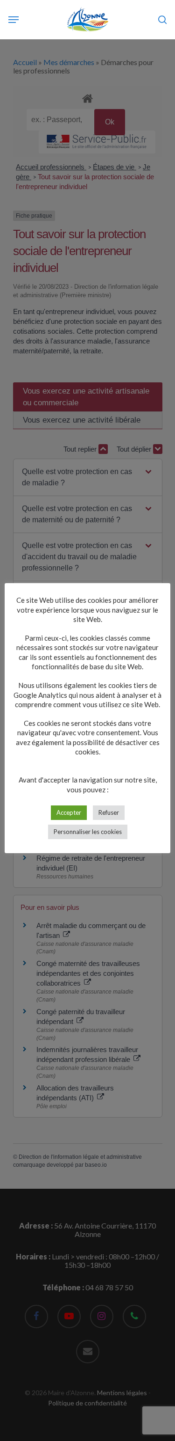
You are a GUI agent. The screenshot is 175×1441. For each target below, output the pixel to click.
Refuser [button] (108, 812)
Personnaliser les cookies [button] (88, 831)
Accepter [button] (68, 812)
